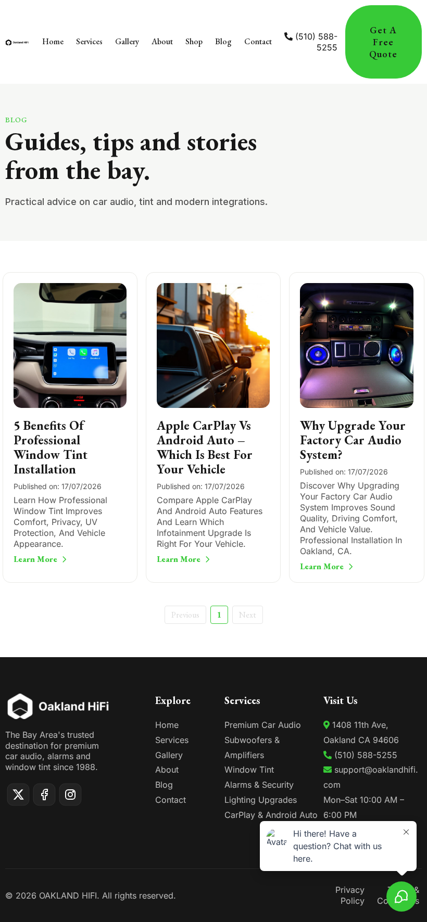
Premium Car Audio (262, 725)
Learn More (35, 559)
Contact (170, 800)
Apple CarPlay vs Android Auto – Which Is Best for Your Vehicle (205, 447)
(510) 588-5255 (316, 42)
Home (167, 725)
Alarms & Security (259, 784)
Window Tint (249, 769)
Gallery (169, 755)
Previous (185, 614)
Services (172, 740)
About (167, 769)
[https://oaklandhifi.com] (17, 41)
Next (247, 614)
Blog (164, 784)
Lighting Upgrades (260, 800)
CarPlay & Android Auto (271, 815)
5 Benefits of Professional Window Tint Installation (50, 447)
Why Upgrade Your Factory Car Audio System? (353, 440)
